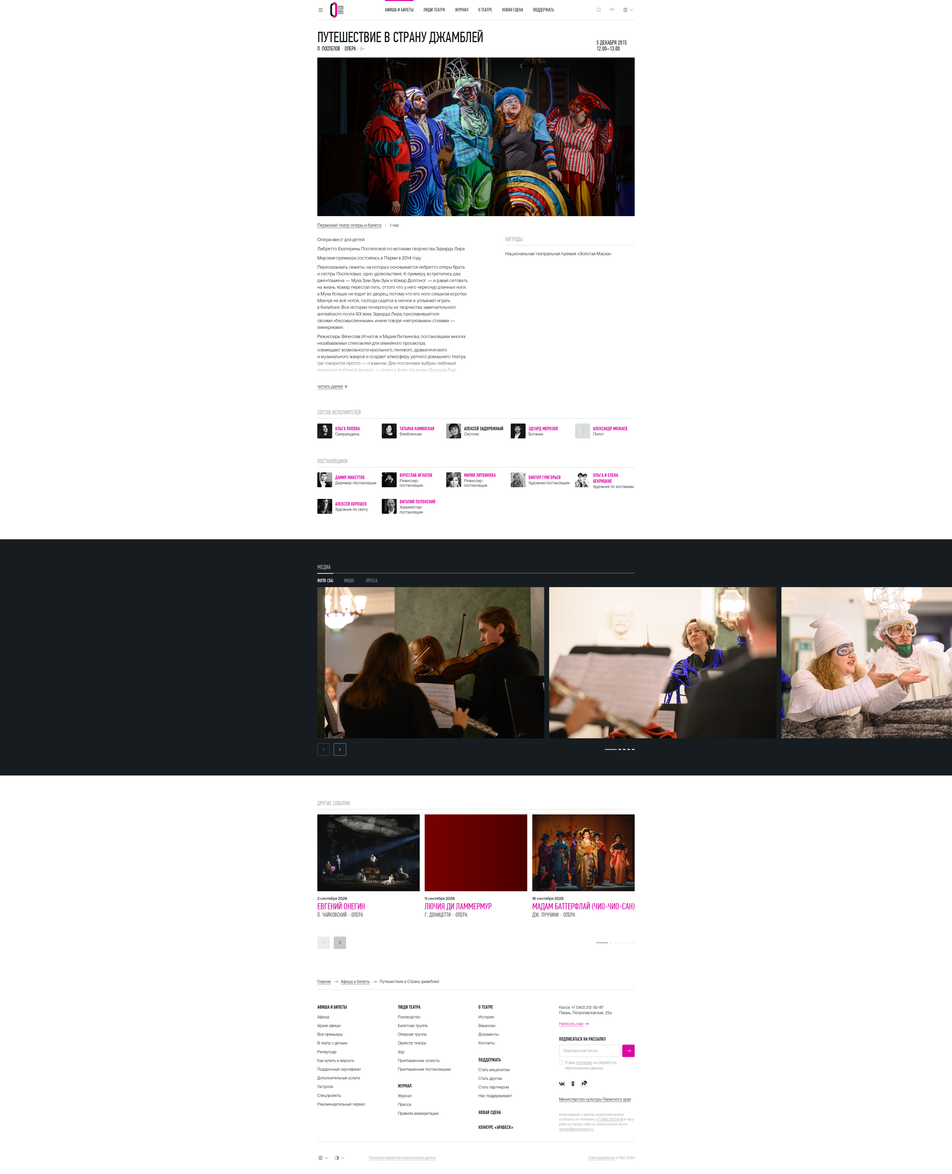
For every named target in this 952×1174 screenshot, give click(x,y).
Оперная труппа (412, 1034)
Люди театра (434, 9)
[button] (320, 10)
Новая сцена (512, 9)
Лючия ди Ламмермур (458, 906)
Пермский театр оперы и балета (349, 225)
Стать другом (490, 1078)
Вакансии (486, 1025)
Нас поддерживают (495, 1095)
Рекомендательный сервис (341, 1104)
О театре (485, 9)
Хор (401, 1052)
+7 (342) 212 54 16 (609, 1119)
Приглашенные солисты (419, 1060)
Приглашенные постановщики (424, 1069)
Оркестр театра (412, 1043)
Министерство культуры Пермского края (595, 1099)
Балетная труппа (412, 1025)
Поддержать (543, 9)
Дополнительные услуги (338, 1078)
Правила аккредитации (418, 1113)
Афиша (323, 1017)
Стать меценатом (494, 1069)
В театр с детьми (332, 1043)
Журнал (461, 9)
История (486, 1017)
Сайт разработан (602, 1158)
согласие (584, 1062)
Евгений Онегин (341, 906)
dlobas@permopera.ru (576, 1129)
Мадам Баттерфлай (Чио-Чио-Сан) (583, 906)
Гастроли (325, 1086)
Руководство (409, 1017)
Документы (488, 1034)
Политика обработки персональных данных (402, 1158)
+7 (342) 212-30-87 (587, 1007)
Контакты (486, 1043)
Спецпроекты (329, 1095)
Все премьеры (330, 1034)
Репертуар (326, 1052)
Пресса (404, 1104)
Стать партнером (493, 1087)
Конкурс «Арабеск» (495, 1127)
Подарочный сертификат (339, 1069)
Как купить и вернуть (335, 1060)
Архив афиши (329, 1025)
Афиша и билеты (399, 9)
